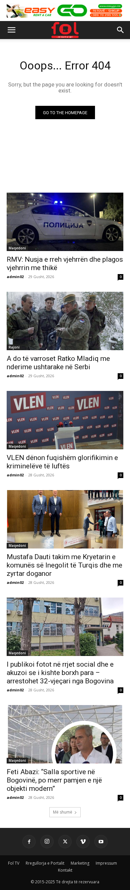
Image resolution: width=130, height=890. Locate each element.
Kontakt (65, 870)
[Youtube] (101, 841)
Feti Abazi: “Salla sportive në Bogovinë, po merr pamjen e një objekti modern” (54, 780)
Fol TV (13, 863)
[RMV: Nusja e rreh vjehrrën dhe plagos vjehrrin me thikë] (65, 222)
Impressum (106, 863)
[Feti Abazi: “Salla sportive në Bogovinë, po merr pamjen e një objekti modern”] (65, 734)
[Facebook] (29, 841)
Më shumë (62, 812)
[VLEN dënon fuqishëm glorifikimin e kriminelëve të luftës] (65, 420)
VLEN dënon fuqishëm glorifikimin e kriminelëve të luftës (62, 462)
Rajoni (14, 347)
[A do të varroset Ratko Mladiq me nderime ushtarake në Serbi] (65, 321)
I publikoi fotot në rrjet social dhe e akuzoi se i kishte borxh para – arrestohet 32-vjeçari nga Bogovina (60, 672)
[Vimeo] (83, 841)
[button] (11, 30)
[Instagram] (47, 841)
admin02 (15, 276)
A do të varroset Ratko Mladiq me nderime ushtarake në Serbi (58, 363)
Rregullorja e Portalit (45, 863)
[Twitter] (65, 841)
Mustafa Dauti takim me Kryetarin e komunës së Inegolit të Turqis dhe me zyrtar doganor (64, 565)
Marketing (80, 863)
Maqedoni (17, 248)
